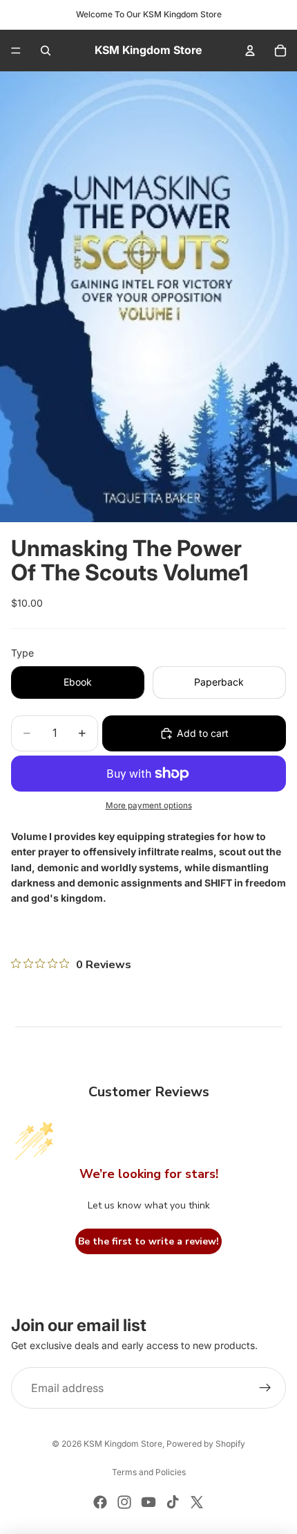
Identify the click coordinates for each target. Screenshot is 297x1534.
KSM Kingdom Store (123, 1443)
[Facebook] (100, 1502)
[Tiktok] (172, 1502)
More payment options (149, 805)
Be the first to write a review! (148, 1241)
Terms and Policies (149, 1472)
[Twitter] (197, 1502)
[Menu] (16, 50)
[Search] (45, 50)
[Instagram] (124, 1502)
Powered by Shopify (205, 1443)
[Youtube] (148, 1502)
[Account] (250, 50)
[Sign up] (265, 1387)
